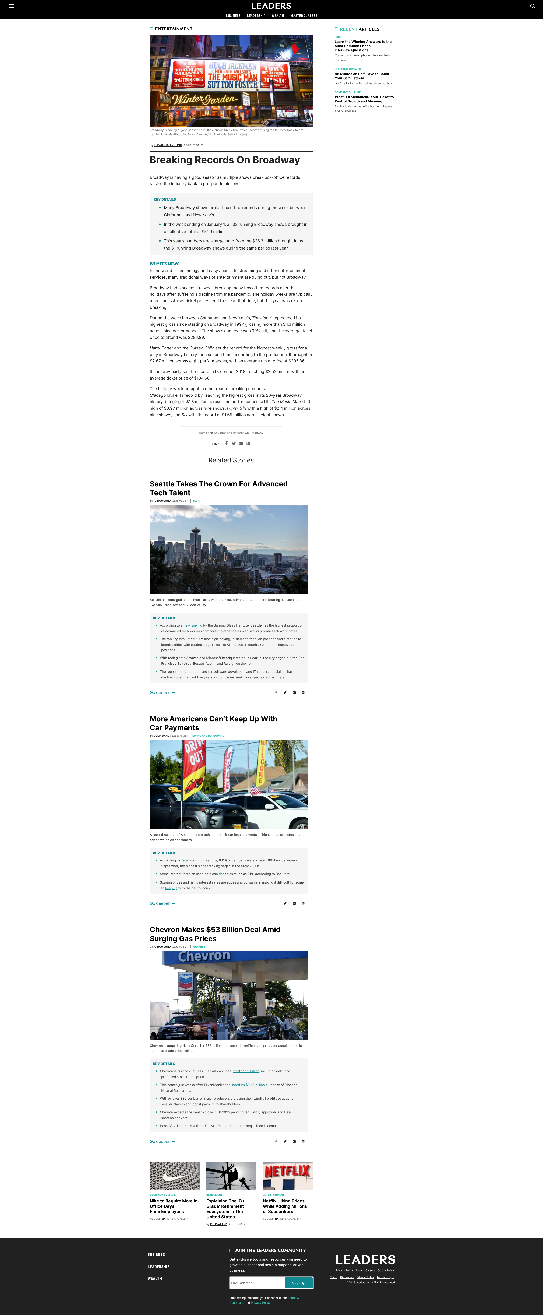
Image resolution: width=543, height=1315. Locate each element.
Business (233, 16)
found (181, 672)
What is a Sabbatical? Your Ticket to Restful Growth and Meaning (364, 99)
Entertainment (173, 29)
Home (203, 432)
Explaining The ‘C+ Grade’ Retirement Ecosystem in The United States (225, 1208)
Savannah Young (168, 145)
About (359, 1270)
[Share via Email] (241, 444)
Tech (196, 500)
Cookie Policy (386, 1270)
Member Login (385, 1277)
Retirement (214, 1195)
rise (221, 874)
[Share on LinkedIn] (248, 444)
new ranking (192, 625)
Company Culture (163, 1195)
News (213, 432)
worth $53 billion (246, 1071)
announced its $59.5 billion (244, 1085)
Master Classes (304, 16)
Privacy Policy (260, 1302)
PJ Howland (162, 500)
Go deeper (160, 692)
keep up (171, 888)
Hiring (339, 37)
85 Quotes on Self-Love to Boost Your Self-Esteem (362, 76)
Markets (199, 946)
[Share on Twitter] (233, 444)
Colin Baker (162, 735)
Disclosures (347, 1277)
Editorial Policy (365, 1277)
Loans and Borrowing (208, 735)
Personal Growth (348, 69)
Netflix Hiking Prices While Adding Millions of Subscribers (285, 1206)
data (184, 860)
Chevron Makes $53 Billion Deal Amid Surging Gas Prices (215, 934)
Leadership (256, 16)
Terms (333, 1277)
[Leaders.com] (271, 6)
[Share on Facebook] (226, 444)
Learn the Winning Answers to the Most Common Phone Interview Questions (363, 45)
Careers (370, 1270)
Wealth (278, 16)
